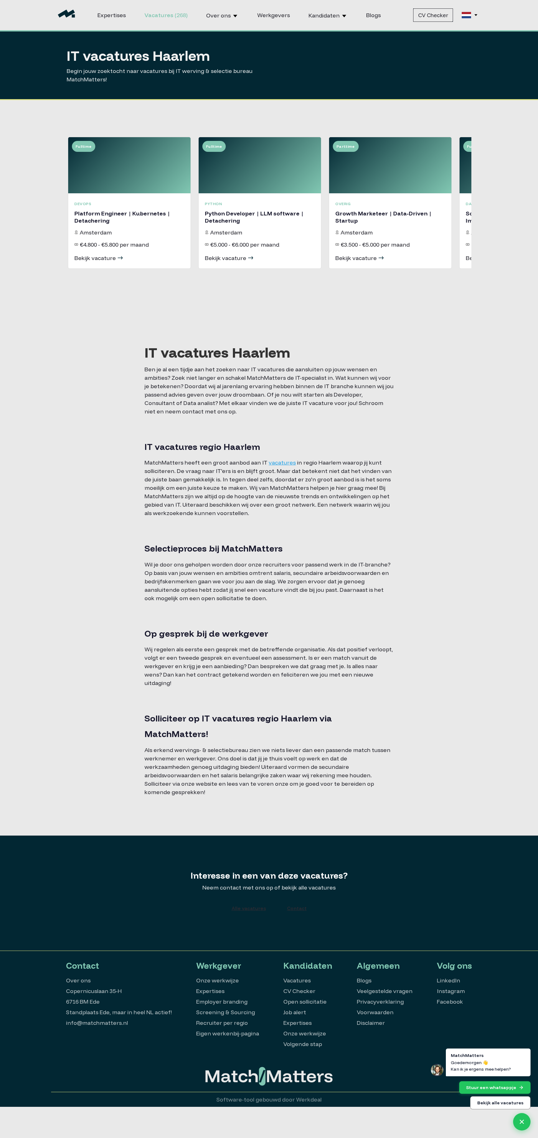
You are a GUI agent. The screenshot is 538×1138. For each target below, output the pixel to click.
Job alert (294, 1012)
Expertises (111, 15)
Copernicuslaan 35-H (94, 991)
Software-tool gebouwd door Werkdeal (269, 1099)
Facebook (450, 1001)
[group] (129, 203)
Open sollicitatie (305, 1001)
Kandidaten (325, 15)
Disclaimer (371, 1022)
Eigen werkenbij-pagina (227, 1033)
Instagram (451, 991)
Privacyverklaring (380, 1001)
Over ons (219, 15)
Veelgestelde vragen (385, 991)
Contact (297, 908)
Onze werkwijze (217, 980)
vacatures (282, 462)
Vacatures (165, 15)
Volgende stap (302, 1044)
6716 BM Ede (83, 1001)
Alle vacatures (249, 908)
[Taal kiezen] (470, 15)
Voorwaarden (375, 1012)
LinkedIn (448, 980)
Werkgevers (273, 15)
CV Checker (433, 15)
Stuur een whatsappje (491, 1087)
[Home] (66, 15)
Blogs (373, 15)
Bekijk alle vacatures (500, 1103)
